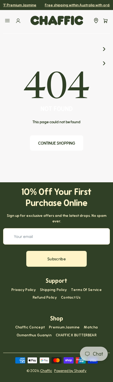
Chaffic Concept (30, 327)
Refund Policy (45, 297)
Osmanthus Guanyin (34, 335)
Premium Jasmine (64, 327)
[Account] (18, 20)
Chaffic (46, 370)
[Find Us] (96, 21)
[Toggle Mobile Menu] (7, 20)
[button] (105, 21)
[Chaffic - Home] (56, 20)
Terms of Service (86, 289)
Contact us (70, 297)
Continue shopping (56, 143)
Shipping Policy (53, 289)
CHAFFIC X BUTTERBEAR (76, 335)
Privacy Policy (23, 289)
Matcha (91, 327)
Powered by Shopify (70, 370)
